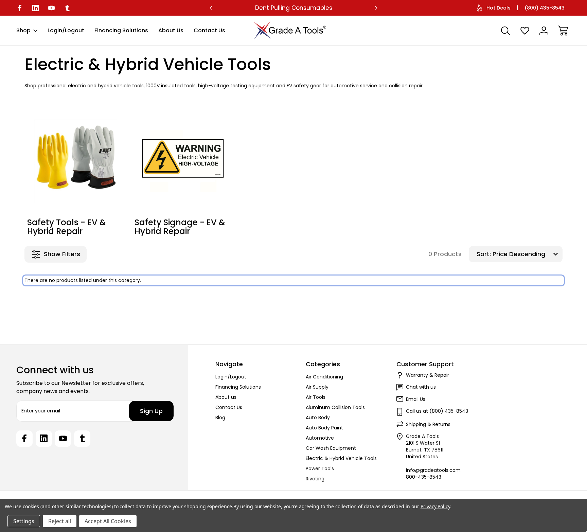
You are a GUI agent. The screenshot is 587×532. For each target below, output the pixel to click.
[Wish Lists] (525, 30)
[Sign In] (544, 30)
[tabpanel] (75, 174)
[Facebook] (19, 8)
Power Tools (320, 468)
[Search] (506, 30)
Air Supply (317, 387)
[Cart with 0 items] (563, 30)
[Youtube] (51, 8)
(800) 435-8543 (544, 7)
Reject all (59, 521)
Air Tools (315, 397)
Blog (220, 417)
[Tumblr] (67, 8)
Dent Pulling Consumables (293, 8)
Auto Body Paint (324, 427)
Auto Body (318, 417)
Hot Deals (498, 7)
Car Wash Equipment (331, 448)
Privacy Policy (435, 506)
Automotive (320, 438)
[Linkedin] (35, 8)
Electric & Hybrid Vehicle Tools (341, 458)
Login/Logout (66, 30)
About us (170, 30)
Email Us (415, 399)
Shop (23, 30)
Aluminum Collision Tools (335, 407)
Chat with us (421, 387)
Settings (23, 521)
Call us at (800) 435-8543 (437, 411)
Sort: (484, 254)
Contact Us (209, 30)
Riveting (315, 478)
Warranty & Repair (427, 375)
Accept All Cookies (108, 521)
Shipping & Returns (428, 424)
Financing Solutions (121, 30)
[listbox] (527, 254)
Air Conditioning (324, 376)
